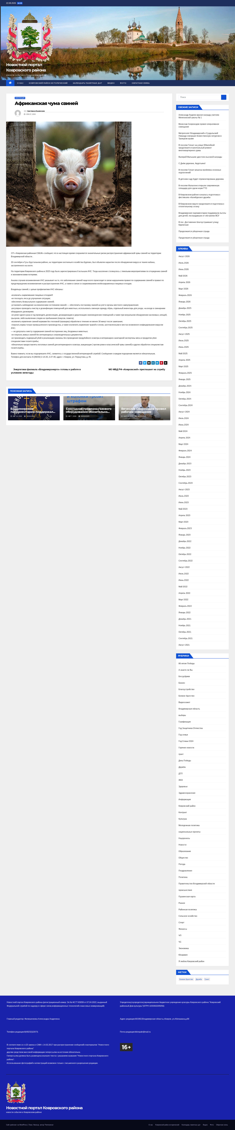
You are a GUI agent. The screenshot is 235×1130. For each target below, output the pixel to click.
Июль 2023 (184, 496)
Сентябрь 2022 (186, 561)
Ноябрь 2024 (185, 392)
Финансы (183, 929)
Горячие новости (186, 748)
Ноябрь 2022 (185, 548)
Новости (182, 845)
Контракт (183, 812)
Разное (182, 903)
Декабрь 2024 (185, 386)
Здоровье (183, 786)
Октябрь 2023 (185, 477)
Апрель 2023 (184, 515)
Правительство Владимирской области (197, 884)
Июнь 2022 (184, 580)
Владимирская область (189, 709)
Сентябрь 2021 (186, 638)
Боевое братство (186, 696)
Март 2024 (183, 444)
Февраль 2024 (185, 451)
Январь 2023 (185, 535)
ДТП (181, 774)
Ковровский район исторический (48, 83)
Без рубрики (184, 676)
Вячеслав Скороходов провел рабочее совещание (143, 410)
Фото (123, 83)
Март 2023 (183, 522)
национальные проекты (190, 832)
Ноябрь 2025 (185, 315)
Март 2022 (183, 600)
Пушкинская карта (187, 897)
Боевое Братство (186, 979)
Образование (185, 851)
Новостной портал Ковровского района (44, 1107)
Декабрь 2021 (185, 619)
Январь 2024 (185, 457)
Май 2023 (183, 509)
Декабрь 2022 (185, 541)
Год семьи (183, 735)
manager (30, 416)
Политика (183, 877)
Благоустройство (186, 689)
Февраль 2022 (185, 606)
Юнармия (183, 955)
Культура (183, 819)
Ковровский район (187, 806)
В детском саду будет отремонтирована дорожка (201, 179)
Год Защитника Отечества (191, 728)
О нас (20, 83)
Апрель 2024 (184, 438)
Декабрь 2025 (185, 308)
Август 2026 (184, 256)
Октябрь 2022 (185, 554)
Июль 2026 (184, 263)
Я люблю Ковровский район (191, 961)
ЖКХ (181, 780)
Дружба (182, 767)
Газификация (185, 722)
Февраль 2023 (185, 528)
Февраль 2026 (185, 295)
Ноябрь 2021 (185, 625)
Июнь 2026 (184, 269)
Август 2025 (184, 334)
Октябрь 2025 (185, 321)
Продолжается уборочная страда (194, 231)
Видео (111, 83)
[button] (227, 83)
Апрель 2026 (184, 282)
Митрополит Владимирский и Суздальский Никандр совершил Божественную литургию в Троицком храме (200, 136)
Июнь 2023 (184, 502)
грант (181, 754)
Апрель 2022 (184, 593)
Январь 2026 (185, 302)
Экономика (184, 948)
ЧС (180, 942)
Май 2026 (183, 276)
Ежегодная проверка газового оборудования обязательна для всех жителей (88, 412)
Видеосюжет (184, 702)
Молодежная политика (189, 825)
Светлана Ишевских (36, 111)
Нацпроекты (184, 838)
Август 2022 (184, 567)
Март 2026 (183, 289)
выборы (182, 715)
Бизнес (182, 683)
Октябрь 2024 (185, 399)
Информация (19, 98)
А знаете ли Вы (186, 670)
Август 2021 (184, 645)
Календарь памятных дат (87, 83)
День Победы (185, 761)
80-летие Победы (187, 663)
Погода (182, 864)
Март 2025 (183, 366)
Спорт (181, 922)
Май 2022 (183, 587)
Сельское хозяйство (188, 916)
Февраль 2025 (185, 373)
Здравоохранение (187, 793)
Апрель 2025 (184, 360)
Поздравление (185, 871)
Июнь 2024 (184, 425)
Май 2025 (183, 353)
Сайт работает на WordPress (17, 1125)
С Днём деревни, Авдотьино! (192, 163)
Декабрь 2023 (185, 464)
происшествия (185, 890)
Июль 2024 (184, 418)
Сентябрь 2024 (186, 405)
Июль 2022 (184, 574)
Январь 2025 (185, 379)
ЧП (180, 935)
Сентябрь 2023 (186, 483)
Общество (183, 858)
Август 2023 (184, 489)
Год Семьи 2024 (186, 741)
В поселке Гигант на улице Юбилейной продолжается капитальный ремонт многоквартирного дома (197, 147)
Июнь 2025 (184, 347)
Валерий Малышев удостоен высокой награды (200, 157)
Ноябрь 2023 (185, 470)
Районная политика (188, 909)
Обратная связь (141, 83)
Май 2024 (183, 431)
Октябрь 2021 (185, 632)
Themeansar (49, 1125)
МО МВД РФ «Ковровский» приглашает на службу (137, 369)
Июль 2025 (184, 341)
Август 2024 (184, 412)
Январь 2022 (185, 612)
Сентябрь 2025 (186, 328)
